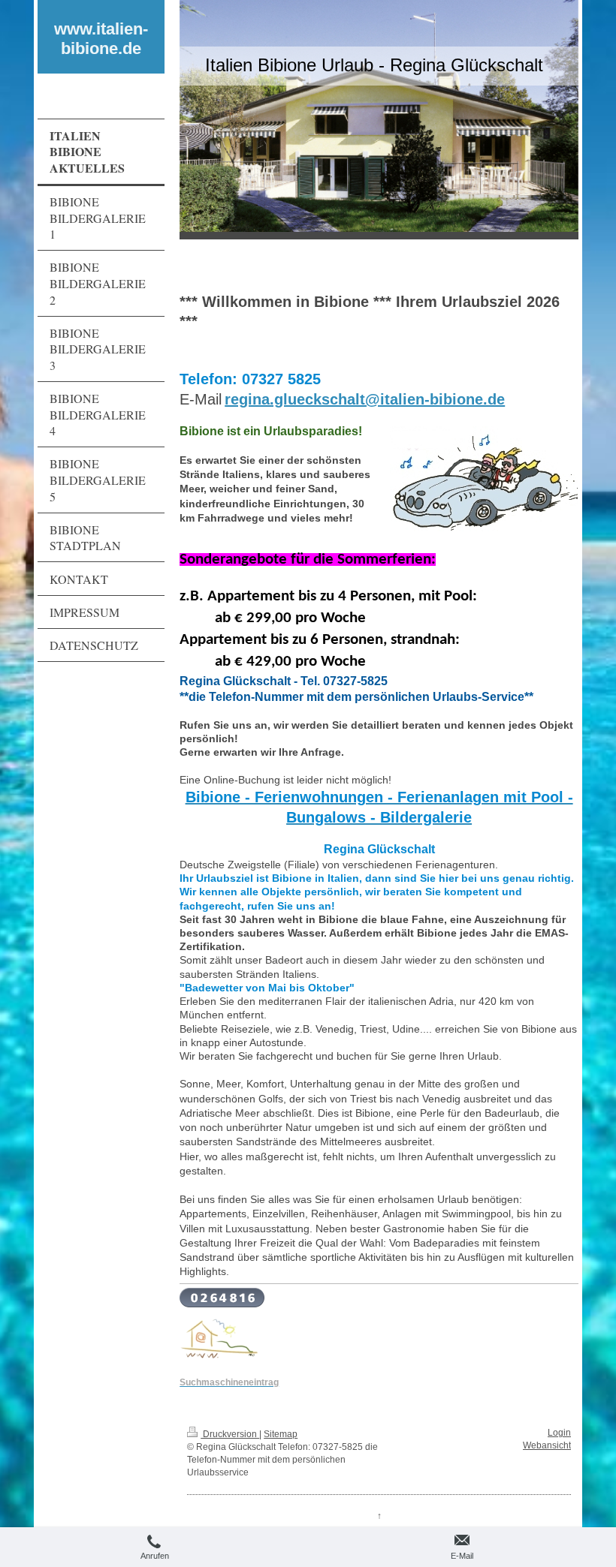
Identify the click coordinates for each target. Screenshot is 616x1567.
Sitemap (280, 1434)
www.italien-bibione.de (101, 39)
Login (559, 1432)
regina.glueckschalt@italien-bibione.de (365, 399)
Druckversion (230, 1434)
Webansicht (547, 1445)
